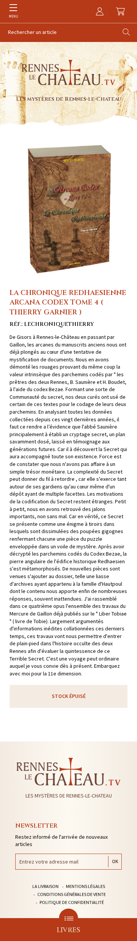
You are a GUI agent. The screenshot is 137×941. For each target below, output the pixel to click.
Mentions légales (85, 886)
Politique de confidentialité (72, 902)
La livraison (45, 886)
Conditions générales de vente (71, 894)
